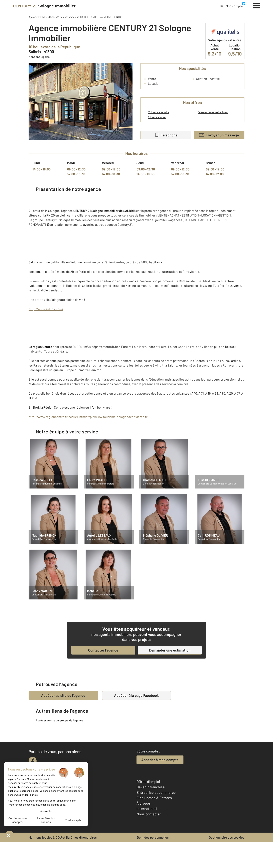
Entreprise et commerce (156, 792)
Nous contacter (148, 814)
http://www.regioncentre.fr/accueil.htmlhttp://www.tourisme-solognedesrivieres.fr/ (89, 417)
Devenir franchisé (150, 787)
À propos (143, 803)
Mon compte (234, 6)
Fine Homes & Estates (154, 798)
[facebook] (33, 761)
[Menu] (256, 5)
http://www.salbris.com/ (46, 309)
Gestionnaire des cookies (226, 837)
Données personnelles (153, 837)
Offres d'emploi (148, 781)
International (146, 808)
